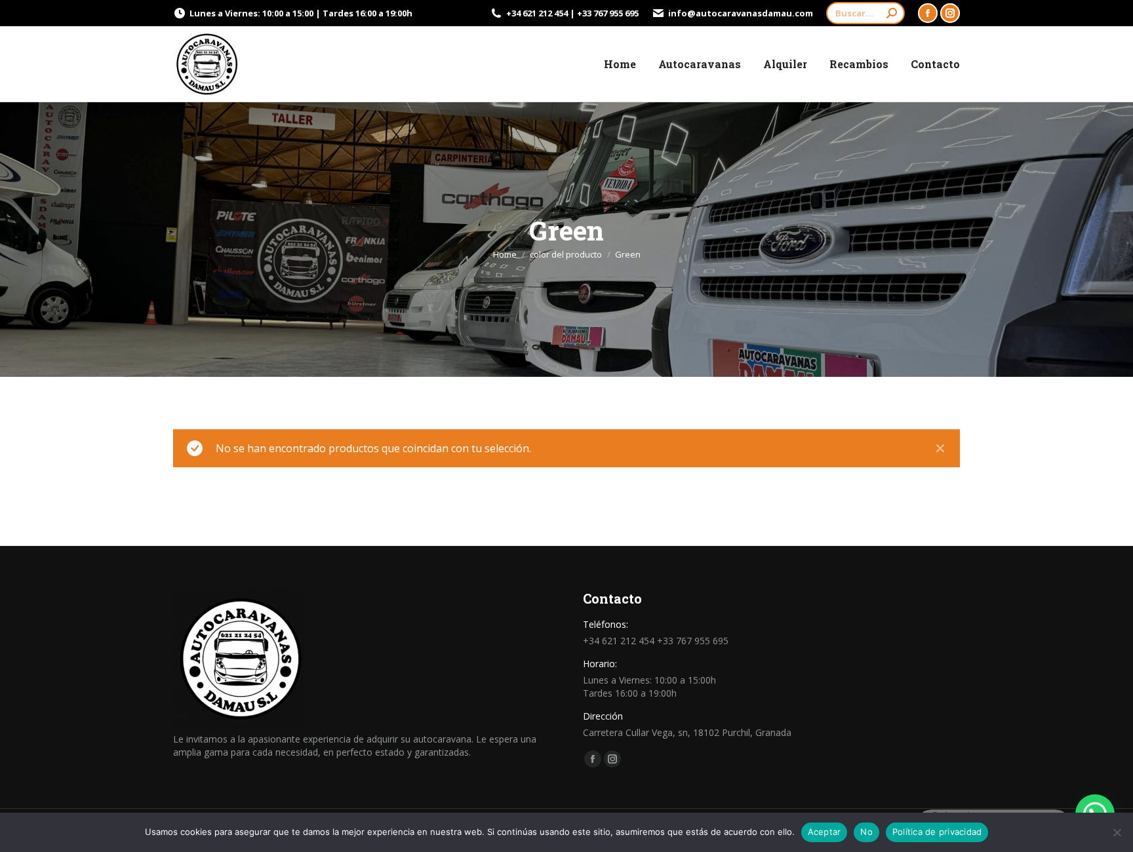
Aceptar (824, 831)
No (866, 831)
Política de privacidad (937, 831)
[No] (1116, 832)
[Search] (891, 13)
